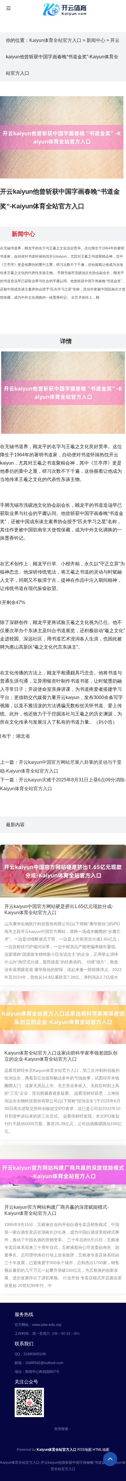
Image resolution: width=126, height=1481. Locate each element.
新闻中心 (95, 40)
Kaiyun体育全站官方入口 (55, 40)
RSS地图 (84, 1450)
